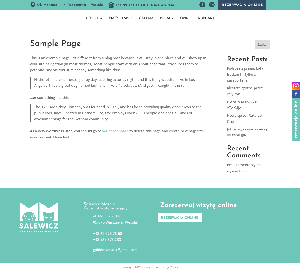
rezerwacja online (242, 5)
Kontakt (206, 18)
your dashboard (115, 131)
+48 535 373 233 (107, 239)
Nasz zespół (121, 18)
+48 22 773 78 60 (107, 233)
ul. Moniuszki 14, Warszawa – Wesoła (70, 5)
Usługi (92, 18)
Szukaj (262, 44)
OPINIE (186, 18)
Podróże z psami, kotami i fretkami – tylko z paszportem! (248, 74)
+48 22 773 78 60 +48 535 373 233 (144, 5)
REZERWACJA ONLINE (179, 218)
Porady (167, 18)
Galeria (146, 18)
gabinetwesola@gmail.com (115, 249)
